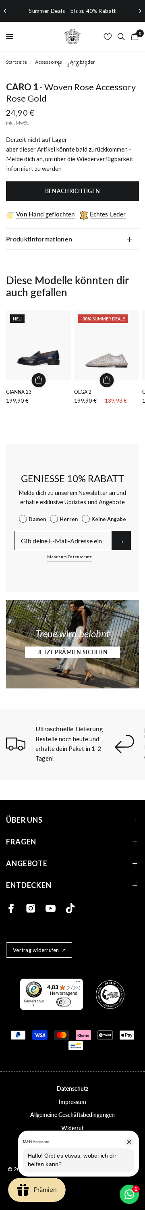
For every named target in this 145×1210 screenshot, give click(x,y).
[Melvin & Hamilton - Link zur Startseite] (72, 36)
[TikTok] (70, 908)
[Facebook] (11, 908)
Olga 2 (82, 392)
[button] (72, 652)
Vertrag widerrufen (36, 950)
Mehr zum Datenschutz (69, 556)
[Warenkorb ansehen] (133, 37)
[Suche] (121, 37)
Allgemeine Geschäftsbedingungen (72, 1114)
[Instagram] (31, 908)
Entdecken (29, 885)
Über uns (24, 820)
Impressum (72, 1101)
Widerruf (72, 1128)
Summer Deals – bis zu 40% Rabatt (72, 11)
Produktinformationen (39, 239)
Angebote (27, 863)
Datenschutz (72, 1088)
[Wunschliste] (108, 37)
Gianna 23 (18, 392)
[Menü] (78, 983)
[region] (72, 11)
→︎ (121, 540)
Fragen (21, 842)
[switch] (63, 1002)
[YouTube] (51, 908)
